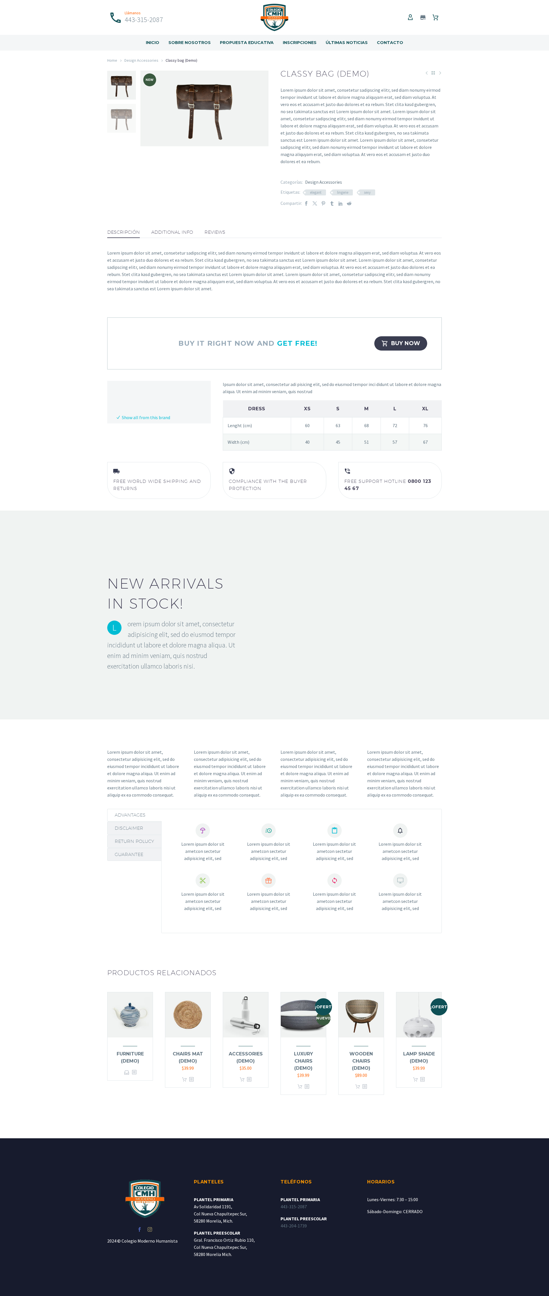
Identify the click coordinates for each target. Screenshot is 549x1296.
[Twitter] (315, 203)
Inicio (152, 42)
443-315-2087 (294, 1206)
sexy (367, 192)
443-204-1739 (294, 1226)
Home (112, 60)
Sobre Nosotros (189, 42)
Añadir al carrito (184, 1079)
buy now (400, 343)
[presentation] (147, 108)
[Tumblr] (332, 203)
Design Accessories (141, 60)
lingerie (342, 192)
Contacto (390, 42)
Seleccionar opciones (127, 1072)
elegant (315, 192)
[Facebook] (306, 203)
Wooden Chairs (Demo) (361, 1061)
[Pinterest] (323, 203)
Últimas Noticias (347, 42)
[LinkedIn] (340, 203)
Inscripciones (300, 42)
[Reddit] (349, 203)
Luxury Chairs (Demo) (303, 1061)
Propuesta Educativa (247, 42)
